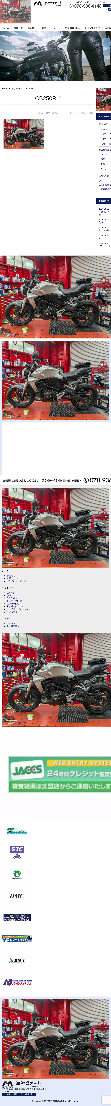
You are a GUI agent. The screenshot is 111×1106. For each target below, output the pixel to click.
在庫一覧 (18, 28)
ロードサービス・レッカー (19, 609)
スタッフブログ (92, 28)
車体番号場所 (12, 626)
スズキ (104, 164)
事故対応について (15, 606)
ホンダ (104, 154)
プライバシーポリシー (17, 581)
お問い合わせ (12, 578)
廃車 (44, 28)
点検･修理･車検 (72, 28)
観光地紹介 (104, 175)
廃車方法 (103, 124)
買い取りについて (15, 603)
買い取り (32, 28)
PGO (103, 159)
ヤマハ (104, 169)
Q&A (101, 180)
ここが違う (11, 598)
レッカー (55, 28)
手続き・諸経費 (14, 601)
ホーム (6, 28)
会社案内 (10, 575)
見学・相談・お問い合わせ (19, 1094)
